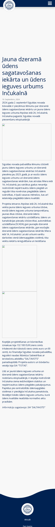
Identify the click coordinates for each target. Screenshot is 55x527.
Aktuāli (27, 519)
